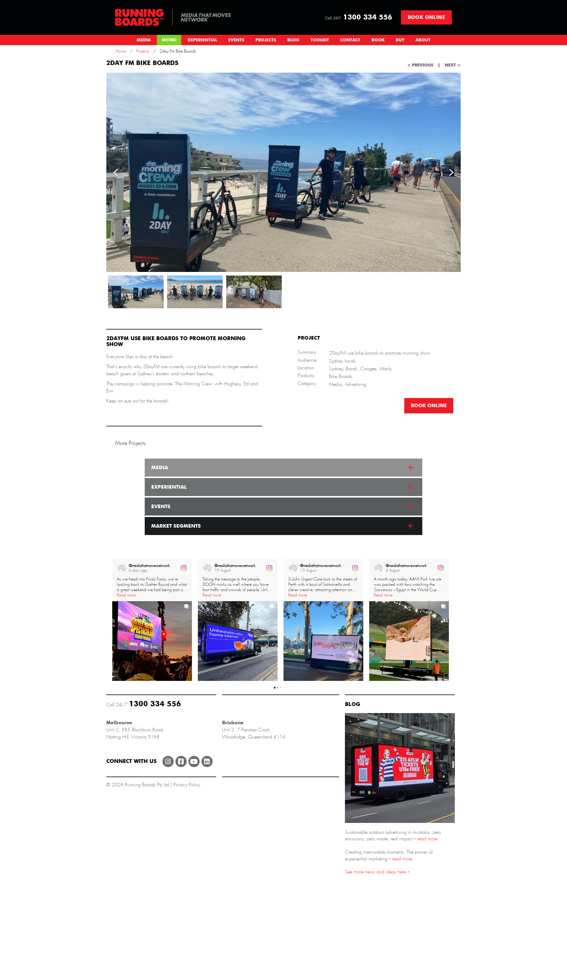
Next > (453, 65)
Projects (265, 40)
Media (144, 40)
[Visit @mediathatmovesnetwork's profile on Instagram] (121, 568)
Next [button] (451, 172)
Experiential (202, 40)
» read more (425, 839)
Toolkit (320, 40)
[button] (112, 619)
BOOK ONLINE (429, 405)
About (423, 40)
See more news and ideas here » (377, 872)
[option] (283, 172)
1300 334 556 (358, 17)
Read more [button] (126, 595)
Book (378, 40)
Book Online (426, 17)
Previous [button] (116, 172)
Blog (293, 40)
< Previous (420, 65)
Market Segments (176, 526)
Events (236, 40)
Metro (169, 40)
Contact (350, 40)
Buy (400, 40)
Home (120, 51)
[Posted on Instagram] (183, 568)
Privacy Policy (186, 785)
